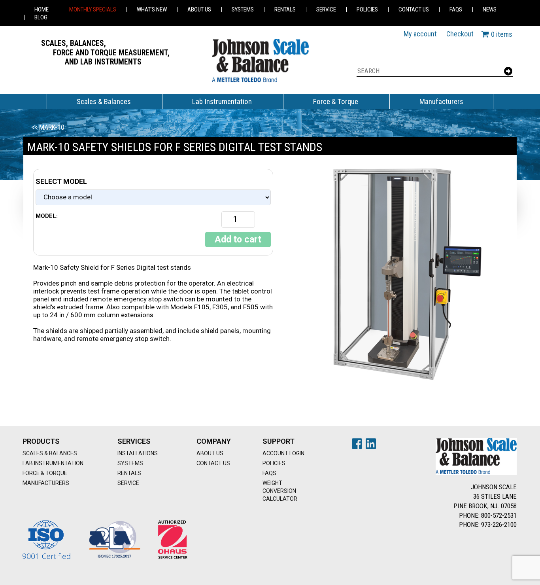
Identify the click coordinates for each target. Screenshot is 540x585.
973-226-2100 (499, 524)
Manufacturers (441, 101)
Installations (137, 453)
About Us (199, 9)
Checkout (460, 34)
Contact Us (413, 9)
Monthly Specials (92, 9)
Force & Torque (335, 101)
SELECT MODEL (61, 181)
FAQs (455, 9)
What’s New (152, 9)
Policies (367, 9)
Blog (40, 17)
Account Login (283, 453)
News (490, 9)
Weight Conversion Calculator (279, 491)
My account (420, 34)
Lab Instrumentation (222, 101)
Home (41, 9)
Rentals (285, 9)
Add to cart (238, 239)
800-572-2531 (499, 515)
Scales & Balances (104, 101)
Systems (243, 9)
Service (326, 9)
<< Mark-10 (47, 127)
